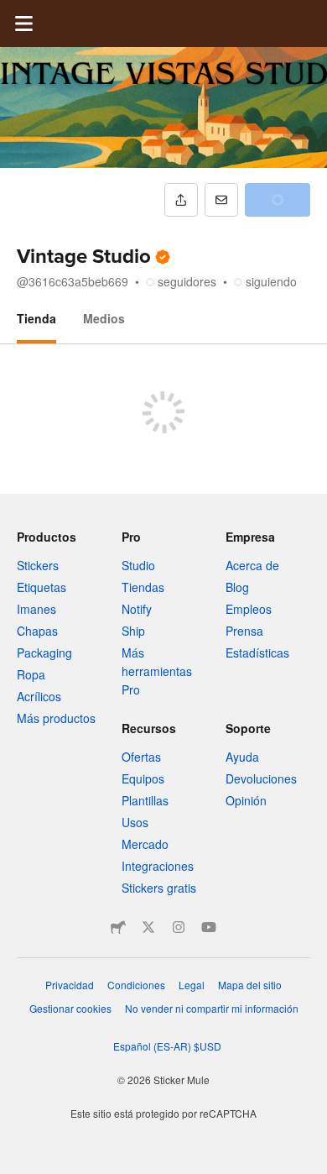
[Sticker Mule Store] (118, 927)
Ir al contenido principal (12, 12)
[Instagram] (178, 927)
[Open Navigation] (23, 23)
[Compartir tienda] (181, 200)
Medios (104, 318)
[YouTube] (208, 927)
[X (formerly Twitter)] (148, 927)
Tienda (36, 318)
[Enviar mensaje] (221, 200)
